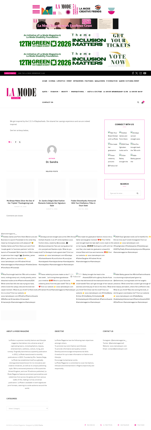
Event (69, 81)
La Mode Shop (136, 92)
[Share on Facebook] (135, 108)
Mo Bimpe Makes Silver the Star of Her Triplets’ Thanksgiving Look (20, 201)
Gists (44, 92)
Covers (52, 81)
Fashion (54, 92)
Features (89, 81)
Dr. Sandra (18, 108)
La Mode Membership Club (115, 92)
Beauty (64, 92)
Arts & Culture (94, 92)
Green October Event (129, 81)
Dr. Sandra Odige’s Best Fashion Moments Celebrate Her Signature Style (51, 203)
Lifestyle (61, 81)
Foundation (112, 81)
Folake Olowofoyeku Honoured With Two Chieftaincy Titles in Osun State (83, 203)
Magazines (100, 81)
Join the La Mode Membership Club (31, 73)
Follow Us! (113, 165)
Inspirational (77, 92)
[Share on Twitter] (138, 108)
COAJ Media (38, 425)
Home (44, 81)
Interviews (78, 81)
